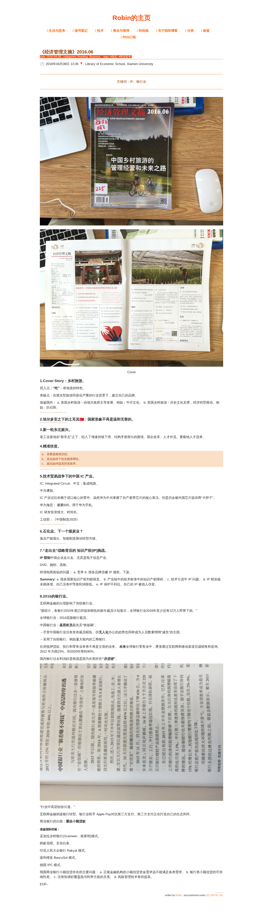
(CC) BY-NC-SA (214, 895)
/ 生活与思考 (56, 31)
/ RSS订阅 (128, 37)
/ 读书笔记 (80, 31)
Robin (179, 895)
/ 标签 (205, 31)
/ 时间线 (143, 31)
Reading (83, 56)
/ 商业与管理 (120, 31)
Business (94, 56)
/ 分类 (189, 31)
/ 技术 (99, 31)
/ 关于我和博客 (167, 31)
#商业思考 (125, 56)
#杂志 (113, 56)
